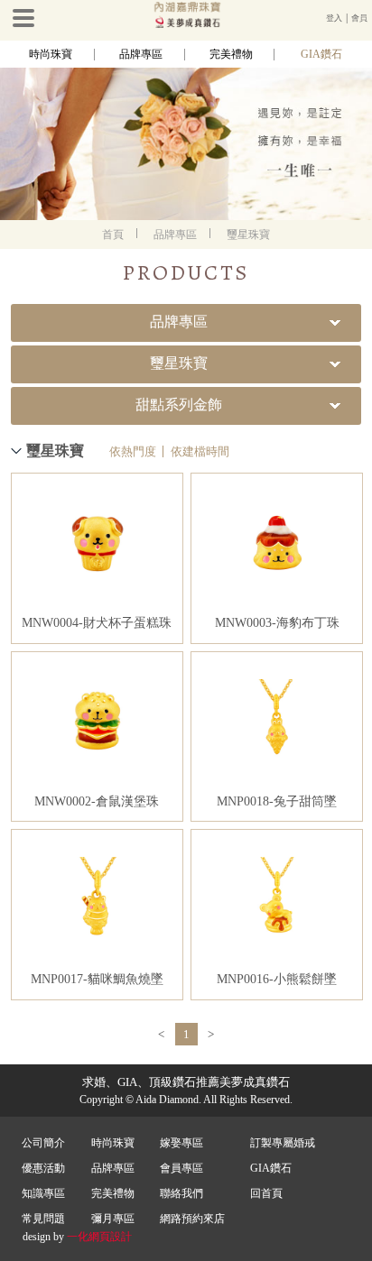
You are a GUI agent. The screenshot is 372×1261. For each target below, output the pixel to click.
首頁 (113, 234)
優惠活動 (43, 1168)
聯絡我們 (181, 1193)
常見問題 (43, 1218)
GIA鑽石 (321, 54)
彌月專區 (113, 1218)
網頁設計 (110, 1236)
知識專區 (43, 1193)
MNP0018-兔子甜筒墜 (277, 801)
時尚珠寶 (50, 54)
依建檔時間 (200, 451)
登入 (334, 18)
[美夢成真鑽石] (186, 24)
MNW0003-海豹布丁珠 (277, 623)
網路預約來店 (192, 1218)
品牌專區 (141, 54)
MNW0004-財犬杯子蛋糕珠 (97, 623)
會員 (359, 18)
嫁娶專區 (181, 1143)
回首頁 (266, 1193)
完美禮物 (231, 54)
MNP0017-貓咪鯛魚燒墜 (97, 979)
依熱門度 (132, 451)
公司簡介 (43, 1143)
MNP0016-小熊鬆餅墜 (277, 979)
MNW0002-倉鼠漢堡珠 (96, 801)
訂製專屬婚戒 (282, 1143)
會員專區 (181, 1168)
